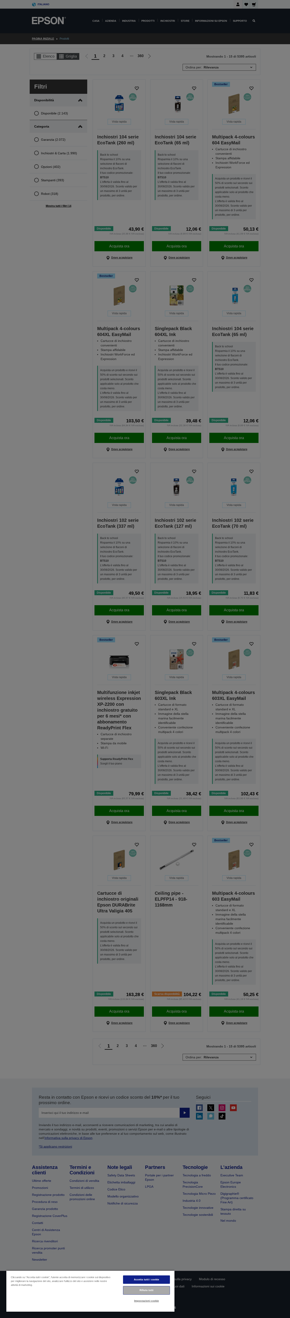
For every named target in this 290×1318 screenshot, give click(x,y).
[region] (90, 1291)
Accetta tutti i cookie (146, 1279)
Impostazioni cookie (146, 1300)
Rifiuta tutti (146, 1290)
